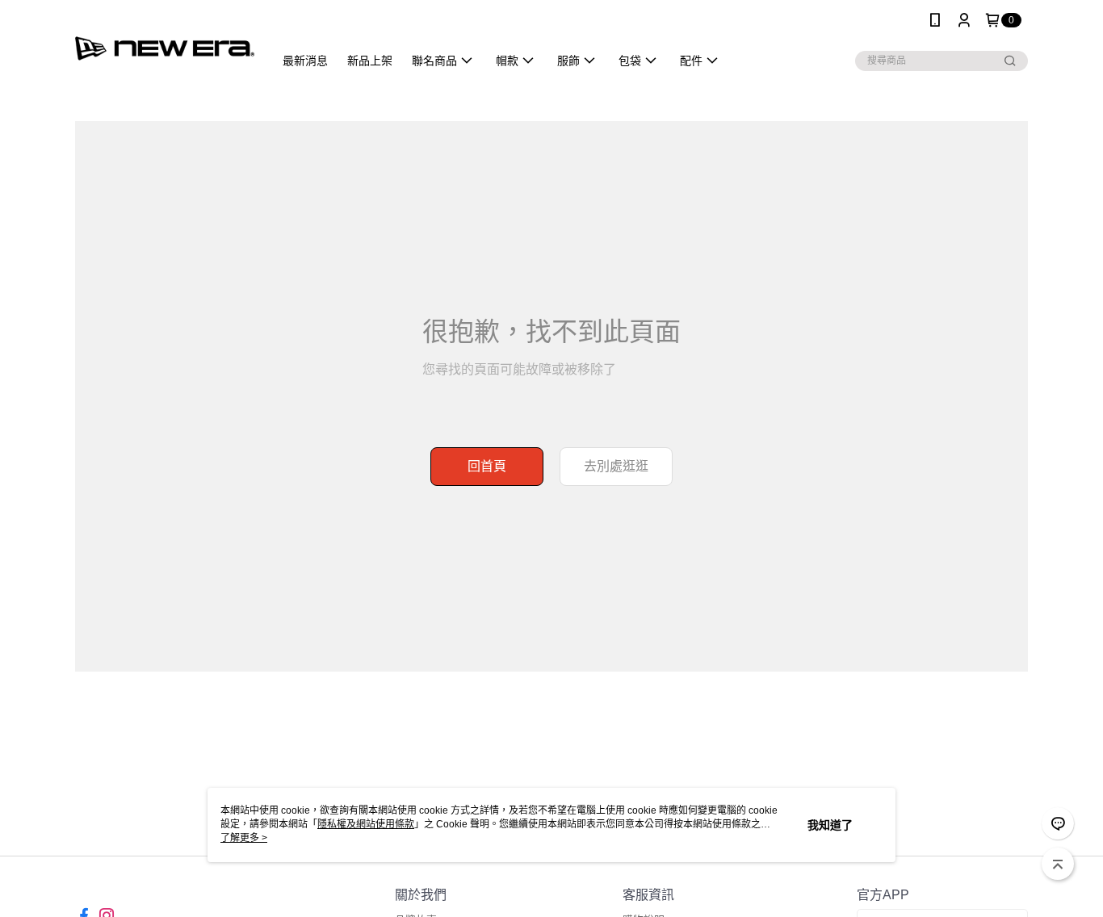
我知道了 (830, 825)
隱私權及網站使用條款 (365, 824)
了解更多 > (243, 838)
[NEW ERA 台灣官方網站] (164, 42)
